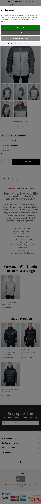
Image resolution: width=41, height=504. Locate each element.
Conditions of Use (16, 44)
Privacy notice (6, 44)
